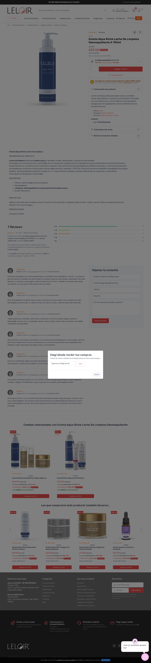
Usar (80, 364)
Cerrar (97, 374)
